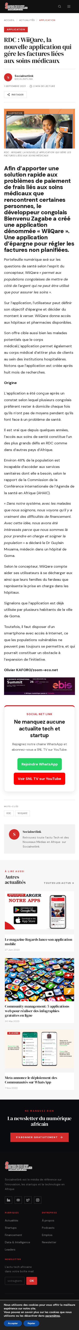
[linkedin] (8, 1200)
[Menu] (69, 6)
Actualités (27, 20)
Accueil (9, 20)
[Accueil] (16, 6)
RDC (8, 813)
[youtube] (18, 1200)
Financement (13, 1235)
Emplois (47, 1235)
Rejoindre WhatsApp (39, 764)
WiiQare (22, 813)
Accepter (13, 1323)
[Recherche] (59, 6)
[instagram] (37, 1200)
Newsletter (49, 1242)
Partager (18, 94)
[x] (28, 1200)
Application (47, 20)
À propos (48, 1220)
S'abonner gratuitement (37, 1137)
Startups (11, 1228)
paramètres (52, 1316)
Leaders (10, 1249)
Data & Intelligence (17, 1242)
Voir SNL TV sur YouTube (39, 778)
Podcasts (48, 1228)
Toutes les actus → (59, 883)
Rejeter (31, 1323)
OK (32, 1281)
